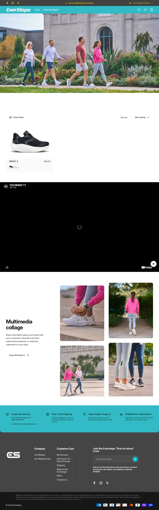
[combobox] (141, 3)
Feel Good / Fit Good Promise (63, 460)
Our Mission (39, 455)
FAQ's (59, 475)
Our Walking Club (42, 459)
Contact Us (62, 479)
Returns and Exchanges (62, 470)
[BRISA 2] (30, 141)
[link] (19, 355)
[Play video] (79, 227)
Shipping (61, 465)
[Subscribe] (135, 459)
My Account (62, 455)
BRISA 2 (13, 161)
